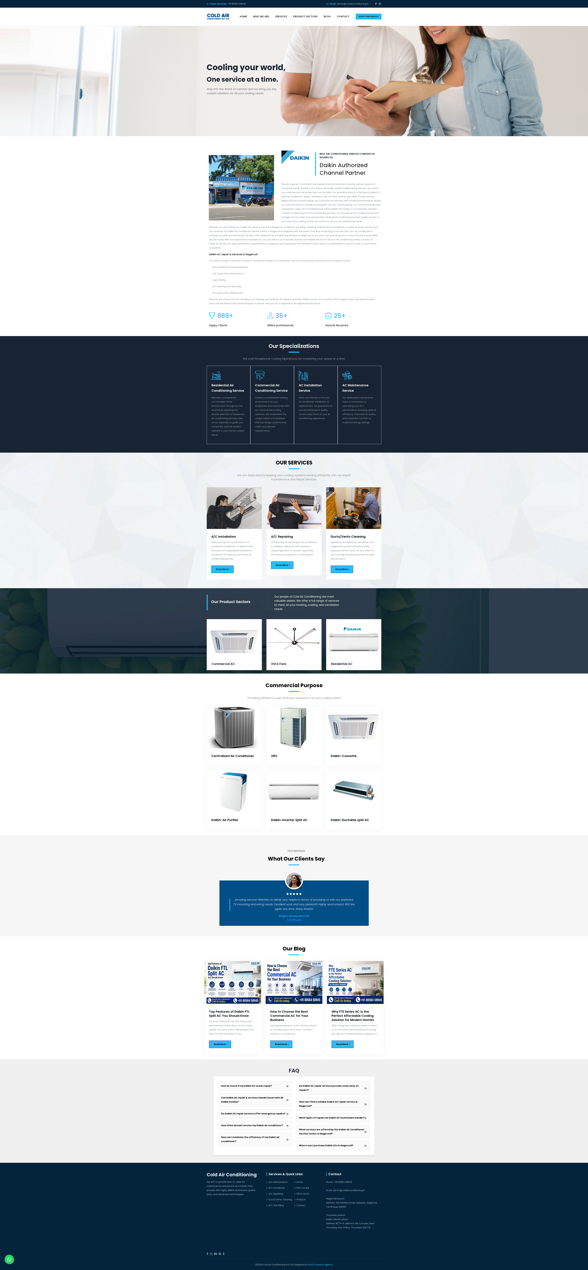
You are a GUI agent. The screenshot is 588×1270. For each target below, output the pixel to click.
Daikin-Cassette (344, 756)
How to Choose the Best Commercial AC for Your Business (289, 1015)
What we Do (302, 1193)
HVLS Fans (219, 664)
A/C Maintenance (278, 1182)
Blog (327, 16)
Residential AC (282, 664)
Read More (220, 1044)
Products (301, 1199)
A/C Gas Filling (342, 536)
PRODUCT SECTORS (305, 16)
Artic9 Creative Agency (320, 1264)
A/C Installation (277, 1187)
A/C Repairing (222, 536)
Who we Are (261, 16)
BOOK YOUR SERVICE (369, 16)
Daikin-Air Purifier (224, 820)
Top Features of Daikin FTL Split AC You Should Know (229, 1013)
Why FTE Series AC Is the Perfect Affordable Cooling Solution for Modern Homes (353, 1015)
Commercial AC (342, 664)
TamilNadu (294, 920)
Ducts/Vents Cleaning (288, 536)
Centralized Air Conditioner (232, 756)
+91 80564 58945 (237, 3)
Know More (222, 565)
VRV (274, 756)
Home (243, 16)
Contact (343, 16)
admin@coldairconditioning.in (353, 3)
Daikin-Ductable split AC (350, 820)
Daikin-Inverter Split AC (289, 820)
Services (281, 16)
